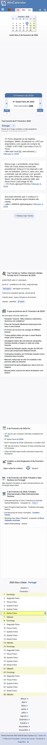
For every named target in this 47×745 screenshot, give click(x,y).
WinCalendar (16, 2)
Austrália (16, 520)
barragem (7, 289)
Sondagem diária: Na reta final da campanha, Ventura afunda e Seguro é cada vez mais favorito (23, 343)
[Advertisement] (23, 66)
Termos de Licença (28, 739)
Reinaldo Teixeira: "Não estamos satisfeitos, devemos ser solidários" (23, 320)
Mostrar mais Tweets (24, 216)
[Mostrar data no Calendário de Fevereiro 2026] (23, 27)
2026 (6, 436)
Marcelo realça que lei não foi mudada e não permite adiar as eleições (22, 360)
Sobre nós (42, 736)
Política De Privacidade (11, 739)
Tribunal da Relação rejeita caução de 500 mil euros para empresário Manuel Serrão (23, 349)
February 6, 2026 (11, 154)
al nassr (21, 301)
